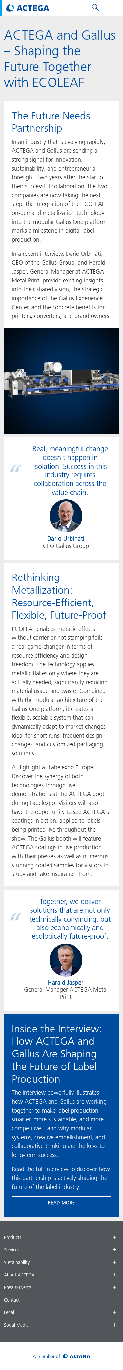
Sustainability (17, 1262)
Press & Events (17, 1287)
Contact (12, 1300)
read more (61, 1203)
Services (11, 1250)
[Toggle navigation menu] (111, 8)
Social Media (16, 1325)
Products (12, 1237)
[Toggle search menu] (95, 8)
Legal (9, 1312)
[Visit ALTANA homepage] (61, 1356)
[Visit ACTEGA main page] (27, 8)
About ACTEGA (19, 1275)
